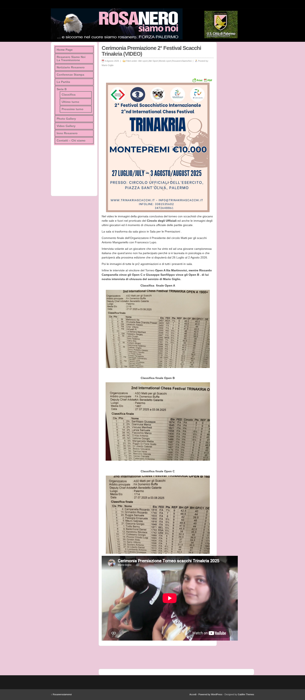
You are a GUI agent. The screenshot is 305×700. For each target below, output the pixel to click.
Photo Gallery (66, 118)
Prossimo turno (72, 109)
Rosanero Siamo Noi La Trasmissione (71, 58)
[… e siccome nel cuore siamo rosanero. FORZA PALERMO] (117, 23)
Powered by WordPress (210, 694)
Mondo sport (165, 61)
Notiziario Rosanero (71, 67)
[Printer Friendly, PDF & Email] (202, 80)
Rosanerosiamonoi (61, 694)
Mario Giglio (107, 65)
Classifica (69, 94)
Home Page (65, 49)
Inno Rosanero (67, 133)
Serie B (62, 89)
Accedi (192, 694)
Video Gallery (66, 126)
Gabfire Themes (246, 694)
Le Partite (63, 82)
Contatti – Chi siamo (71, 140)
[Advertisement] (235, 104)
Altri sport (143, 61)
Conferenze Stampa (70, 74)
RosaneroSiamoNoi (182, 61)
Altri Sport (153, 61)
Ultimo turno (70, 101)
